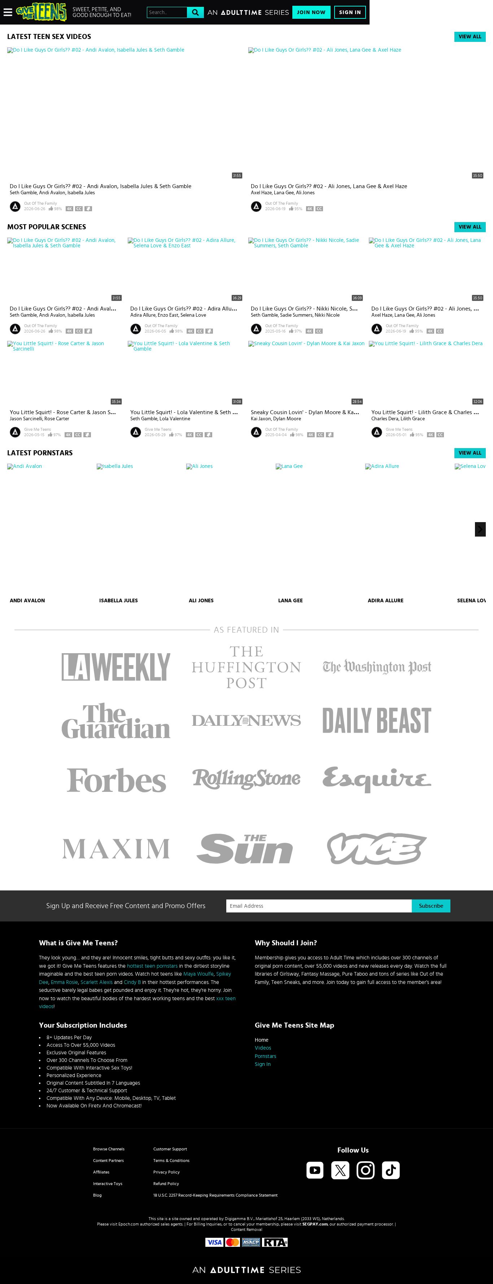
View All (470, 36)
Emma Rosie (64, 982)
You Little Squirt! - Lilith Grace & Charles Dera (428, 412)
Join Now (311, 12)
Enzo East (168, 315)
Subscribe (431, 906)
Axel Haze (261, 192)
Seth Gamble (23, 192)
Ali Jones (305, 192)
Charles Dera (384, 418)
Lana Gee (284, 192)
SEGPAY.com (315, 1224)
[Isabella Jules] (140, 529)
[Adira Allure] (409, 529)
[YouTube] (315, 1170)
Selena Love (193, 315)
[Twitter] (340, 1170)
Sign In (350, 12)
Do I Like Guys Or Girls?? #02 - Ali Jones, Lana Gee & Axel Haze (329, 186)
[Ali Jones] (230, 529)
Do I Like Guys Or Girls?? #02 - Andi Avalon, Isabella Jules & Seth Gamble (100, 186)
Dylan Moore (287, 418)
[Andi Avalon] (51, 529)
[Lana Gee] (319, 529)
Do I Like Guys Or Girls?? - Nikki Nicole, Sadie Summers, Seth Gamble (336, 309)
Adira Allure (143, 315)
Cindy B (132, 982)
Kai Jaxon (261, 418)
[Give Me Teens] (41, 12)
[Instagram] (366, 1170)
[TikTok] (391, 1170)
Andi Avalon (52, 192)
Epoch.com (128, 1224)
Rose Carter (56, 418)
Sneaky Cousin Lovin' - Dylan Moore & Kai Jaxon (311, 412)
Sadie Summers (296, 315)
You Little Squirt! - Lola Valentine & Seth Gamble (191, 412)
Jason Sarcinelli (26, 418)
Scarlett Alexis (96, 982)
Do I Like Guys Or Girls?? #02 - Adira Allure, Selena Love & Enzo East (215, 309)
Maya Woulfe (198, 974)
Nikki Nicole (327, 315)
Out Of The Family (40, 203)
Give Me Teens (37, 429)
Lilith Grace (413, 418)
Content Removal (246, 1229)
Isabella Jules (81, 192)
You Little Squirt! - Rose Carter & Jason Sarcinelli (70, 412)
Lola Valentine (175, 418)
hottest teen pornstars (152, 966)
